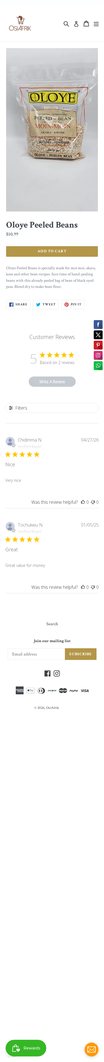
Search (52, 624)
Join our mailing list (52, 641)
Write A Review (52, 381)
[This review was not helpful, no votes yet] (93, 502)
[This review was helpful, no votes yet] (83, 502)
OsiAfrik (52, 707)
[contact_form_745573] (91, 1049)
